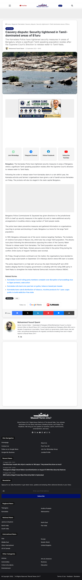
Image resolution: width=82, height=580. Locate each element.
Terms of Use (61, 576)
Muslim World (45, 542)
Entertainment (6, 568)
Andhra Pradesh (46, 508)
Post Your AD (45, 446)
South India (5, 528)
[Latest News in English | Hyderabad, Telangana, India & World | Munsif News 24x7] (43, 5)
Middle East (5, 542)
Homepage (5, 442)
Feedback (70, 576)
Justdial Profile (45, 452)
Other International (8, 545)
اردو (60, 5)
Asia (3, 538)
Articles (4, 558)
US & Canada (6, 548)
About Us (44, 443)
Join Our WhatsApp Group (49, 449)
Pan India (44, 525)
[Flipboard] (53, 304)
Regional (14, 24)
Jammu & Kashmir (7, 522)
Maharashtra (45, 511)
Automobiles (5, 562)
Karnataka (21, 24)
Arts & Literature (46, 559)
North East (44, 522)
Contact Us (5, 446)
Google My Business (8, 452)
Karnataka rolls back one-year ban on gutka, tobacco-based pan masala (34, 286)
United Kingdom (46, 545)
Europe (43, 539)
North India (5, 525)
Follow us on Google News (10, 449)
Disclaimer (77, 576)
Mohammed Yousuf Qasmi (16, 48)
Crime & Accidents (7, 565)
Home (9, 24)
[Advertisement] (41, 13)
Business (44, 562)
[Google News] (36, 305)
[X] (19, 337)
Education (44, 565)
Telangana (5, 508)
